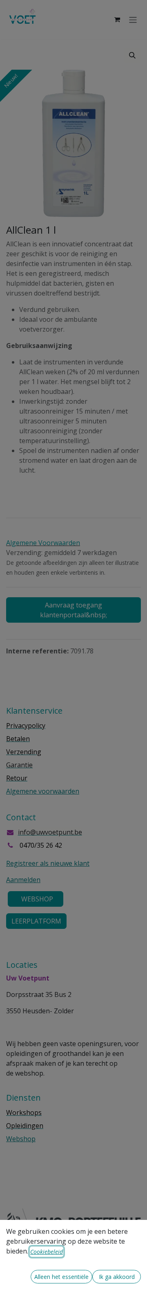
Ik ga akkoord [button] (117, 1277)
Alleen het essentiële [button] (61, 1277)
